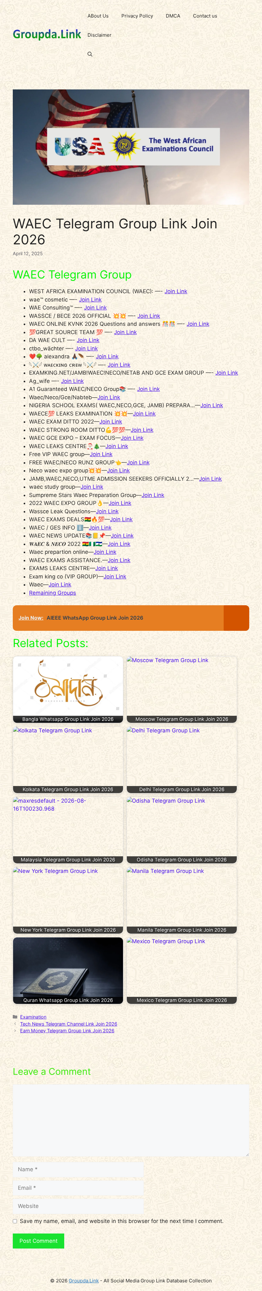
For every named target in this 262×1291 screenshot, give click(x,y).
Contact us (205, 16)
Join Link (176, 291)
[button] (90, 54)
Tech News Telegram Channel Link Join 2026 (68, 1024)
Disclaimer (100, 35)
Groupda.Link (84, 1281)
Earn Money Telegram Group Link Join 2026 (67, 1030)
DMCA (173, 16)
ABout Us (98, 16)
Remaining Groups (52, 593)
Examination (33, 1017)
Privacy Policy (137, 16)
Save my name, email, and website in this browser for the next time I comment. (122, 1221)
